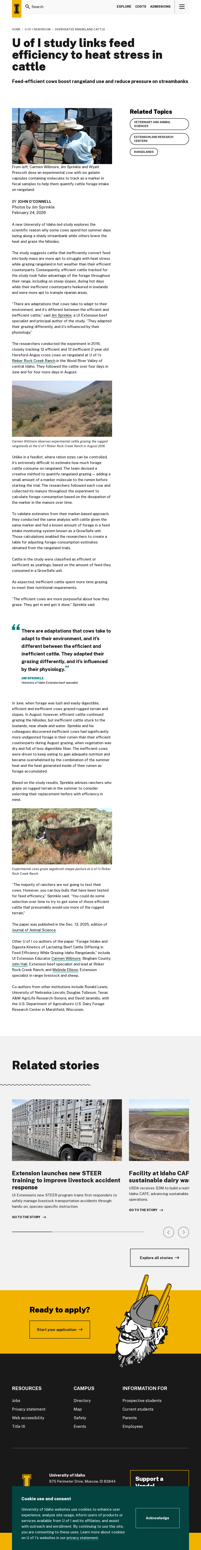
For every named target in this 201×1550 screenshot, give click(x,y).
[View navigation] (182, 6)
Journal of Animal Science (34, 930)
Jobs (16, 1400)
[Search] (27, 6)
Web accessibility (28, 1417)
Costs (140, 6)
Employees (132, 1426)
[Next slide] (183, 1232)
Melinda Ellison (65, 970)
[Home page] (16, 9)
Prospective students (142, 1400)
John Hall (19, 964)
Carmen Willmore (66, 958)
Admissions (160, 6)
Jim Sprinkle (61, 315)
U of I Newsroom (37, 29)
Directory (82, 1400)
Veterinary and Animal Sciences (152, 124)
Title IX (18, 1426)
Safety (80, 1417)
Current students (137, 1409)
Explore (124, 6)
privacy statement (82, 1538)
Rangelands (144, 151)
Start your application (56, 1329)
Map (78, 1409)
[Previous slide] (168, 1232)
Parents (129, 1417)
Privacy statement (29, 1409)
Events (80, 1426)
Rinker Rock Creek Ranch (33, 360)
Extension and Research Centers (153, 139)
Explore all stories (156, 1258)
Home (16, 29)
